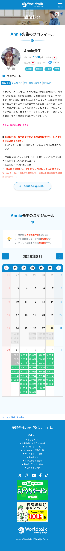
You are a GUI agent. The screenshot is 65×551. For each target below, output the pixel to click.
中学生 (56, 69)
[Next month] (59, 256)
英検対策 (29, 69)
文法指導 (39, 69)
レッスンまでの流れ (33, 460)
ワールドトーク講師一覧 (33, 450)
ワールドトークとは (33, 453)
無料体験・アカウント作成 (33, 443)
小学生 (48, 69)
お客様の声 (33, 457)
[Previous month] (5, 256)
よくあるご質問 (33, 467)
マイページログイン (33, 446)
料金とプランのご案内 (33, 464)
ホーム (5, 417)
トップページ (33, 439)
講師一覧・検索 (17, 417)
